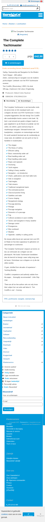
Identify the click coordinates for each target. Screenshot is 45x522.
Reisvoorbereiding (9, 338)
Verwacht (6, 359)
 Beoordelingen (24, 101)
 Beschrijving (9, 101)
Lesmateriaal (7, 327)
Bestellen (9, 426)
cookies (4, 514)
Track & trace (11, 444)
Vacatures (9, 488)
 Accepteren (28, 514)
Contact (9, 424)
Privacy (9, 483)
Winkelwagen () (36, 1)
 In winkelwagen (13, 63)
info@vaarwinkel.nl (28, 5)
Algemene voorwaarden (16, 480)
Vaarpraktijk (7, 341)
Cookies (9, 485)
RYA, (6, 299)
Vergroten (23, 34)
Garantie (9, 434)
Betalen (9, 436)
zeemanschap (30, 299)
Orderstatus (10, 441)
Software (6, 334)
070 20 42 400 (14, 5)
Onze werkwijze (11, 478)
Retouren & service (13, 431)
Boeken (12, 24)
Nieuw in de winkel (9, 317)
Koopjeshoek (7, 355)
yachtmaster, (12, 299)
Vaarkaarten (7, 331)
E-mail (5, 401)
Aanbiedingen (7, 320)
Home (5, 24)
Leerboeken (21, 24)
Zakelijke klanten (12, 458)
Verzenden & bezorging (14, 429)
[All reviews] (9, 51)
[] (10, 490)
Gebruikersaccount (12, 439)
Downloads (7, 345)
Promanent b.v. (24, 422)
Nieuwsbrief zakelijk (13, 461)
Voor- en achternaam (10, 395)
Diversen (6, 352)
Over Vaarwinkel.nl (12, 475)
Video (5, 348)
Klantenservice (8, 362)
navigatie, (21, 299)
